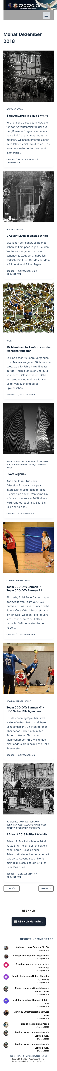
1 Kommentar (13, 162)
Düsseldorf (42, 461)
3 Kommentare (14, 274)
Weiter (44, 888)
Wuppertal (34, 828)
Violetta (17, 1000)
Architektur (13, 461)
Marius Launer (22, 988)
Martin (17, 1011)
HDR (8, 464)
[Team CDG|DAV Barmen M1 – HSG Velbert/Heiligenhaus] (28, 668)
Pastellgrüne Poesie (39, 1023)
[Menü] (46, 15)
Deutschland (28, 461)
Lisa (23, 1023)
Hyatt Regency (16, 474)
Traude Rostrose (20, 976)
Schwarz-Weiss (15, 109)
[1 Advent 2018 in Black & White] (28, 789)
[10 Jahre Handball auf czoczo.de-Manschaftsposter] (28, 308)
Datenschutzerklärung (36, 1056)
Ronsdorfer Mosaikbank (37, 955)
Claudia (20, 964)
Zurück (13, 888)
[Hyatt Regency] (28, 428)
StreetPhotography (17, 828)
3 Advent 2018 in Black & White (27, 115)
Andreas (20, 947)
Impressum (15, 1056)
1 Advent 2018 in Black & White (27, 834)
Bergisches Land (15, 822)
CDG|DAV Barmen (15, 580)
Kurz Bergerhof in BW (38, 947)
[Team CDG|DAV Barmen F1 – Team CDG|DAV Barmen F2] (28, 547)
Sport (10, 341)
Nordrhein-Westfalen (23, 464)
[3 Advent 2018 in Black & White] (28, 76)
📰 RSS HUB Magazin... (28, 921)
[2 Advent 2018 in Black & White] (28, 196)
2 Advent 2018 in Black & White (27, 235)
